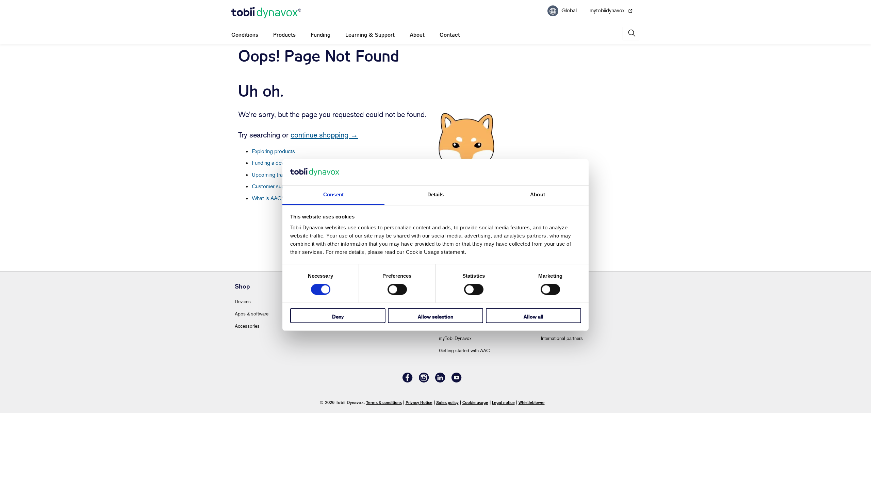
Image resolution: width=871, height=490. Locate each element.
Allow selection (435, 316)
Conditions (244, 35)
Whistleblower (532, 402)
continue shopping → (324, 134)
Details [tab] (435, 194)
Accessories (247, 326)
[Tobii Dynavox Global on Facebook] (407, 380)
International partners (562, 338)
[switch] (397, 289)
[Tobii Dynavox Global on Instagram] (423, 380)
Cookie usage (475, 402)
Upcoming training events (281, 174)
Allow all (533, 316)
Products (284, 35)
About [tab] (537, 194)
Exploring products (273, 151)
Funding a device (271, 162)
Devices (243, 301)
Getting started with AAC (464, 350)
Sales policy (447, 402)
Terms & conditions (384, 402)
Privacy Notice (419, 402)
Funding (320, 35)
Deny (338, 316)
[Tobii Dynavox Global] (266, 13)
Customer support (273, 186)
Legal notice (503, 402)
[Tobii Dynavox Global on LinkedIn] (440, 380)
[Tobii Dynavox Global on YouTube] (456, 380)
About (417, 35)
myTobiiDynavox (455, 338)
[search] (631, 33)
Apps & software (251, 313)
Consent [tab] (333, 194)
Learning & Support (370, 35)
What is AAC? (268, 198)
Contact (450, 35)
